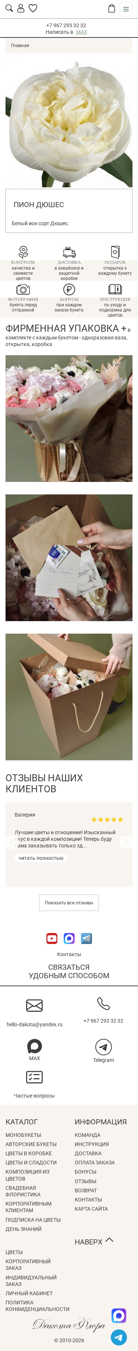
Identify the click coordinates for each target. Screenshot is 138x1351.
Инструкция (92, 1144)
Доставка (88, 1153)
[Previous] (12, 842)
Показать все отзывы (69, 902)
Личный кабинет (29, 1293)
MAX (81, 32)
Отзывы (85, 1181)
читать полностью (40, 858)
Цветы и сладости (31, 1163)
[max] (119, 1316)
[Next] (126, 842)
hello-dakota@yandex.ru (35, 1024)
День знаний (24, 1229)
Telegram (103, 1060)
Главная (20, 45)
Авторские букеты (31, 1144)
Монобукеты (23, 1135)
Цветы (14, 1252)
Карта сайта (91, 1209)
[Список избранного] (33, 11)
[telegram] (119, 1337)
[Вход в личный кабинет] (21, 11)
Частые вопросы (34, 1096)
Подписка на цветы (33, 1220)
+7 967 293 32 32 (66, 25)
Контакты (69, 954)
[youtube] (52, 948)
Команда (87, 1135)
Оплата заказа (95, 1163)
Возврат (86, 1190)
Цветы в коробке (29, 1153)
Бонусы (85, 1172)
